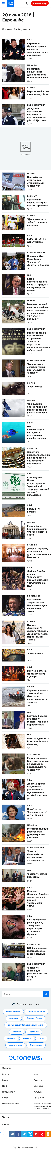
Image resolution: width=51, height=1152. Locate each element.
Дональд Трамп (34, 1018)
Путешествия (8, 1092)
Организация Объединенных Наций (25, 1025)
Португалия (36, 1045)
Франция (13, 1018)
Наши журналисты (11, 1103)
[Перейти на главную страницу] (10, 3)
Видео (5, 1097)
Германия (34, 1032)
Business (6, 1080)
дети (41, 1038)
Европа (5, 1074)
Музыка (27, 1038)
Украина (16, 1032)
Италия (11, 1038)
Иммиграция (15, 1045)
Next (4, 1086)
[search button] (46, 994)
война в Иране (13, 1011)
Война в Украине (36, 1011)
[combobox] (25, 994)
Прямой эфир (39, 3)
